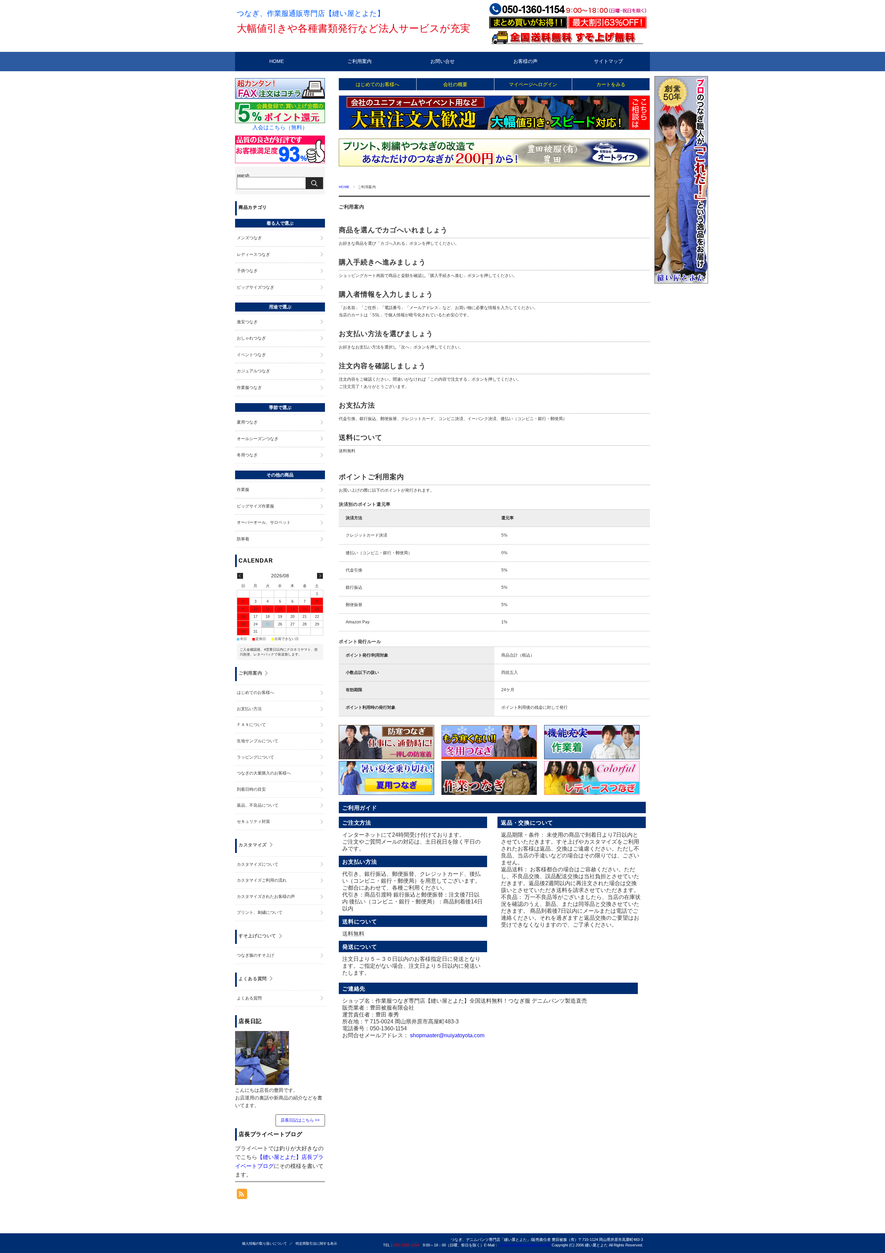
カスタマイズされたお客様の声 (266, 896)
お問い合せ (442, 61)
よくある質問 (253, 978)
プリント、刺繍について (259, 912)
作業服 (243, 489)
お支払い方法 (249, 708)
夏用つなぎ (247, 422)
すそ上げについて (257, 935)
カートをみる (610, 84)
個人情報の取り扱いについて (264, 1243)
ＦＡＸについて (251, 724)
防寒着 (243, 539)
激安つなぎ (247, 321)
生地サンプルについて (257, 741)
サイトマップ (608, 61)
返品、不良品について (257, 805)
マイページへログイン (533, 84)
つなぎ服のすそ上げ (255, 955)
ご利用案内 (359, 61)
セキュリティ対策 (253, 821)
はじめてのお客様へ (377, 84)
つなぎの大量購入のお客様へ (264, 773)
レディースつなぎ (253, 254)
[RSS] (242, 1195)
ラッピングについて (255, 757)
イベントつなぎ (251, 354)
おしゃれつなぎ (251, 338)
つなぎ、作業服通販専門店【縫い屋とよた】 (310, 13)
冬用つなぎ (247, 455)
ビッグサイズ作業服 (255, 506)
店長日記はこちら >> (300, 1120)
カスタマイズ (253, 844)
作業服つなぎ (249, 387)
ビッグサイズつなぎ (255, 287)
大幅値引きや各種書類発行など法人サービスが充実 (353, 28)
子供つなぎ (247, 270)
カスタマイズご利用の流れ (262, 880)
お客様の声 (525, 61)
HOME (276, 61)
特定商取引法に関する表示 (316, 1243)
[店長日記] (262, 1081)
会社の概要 (455, 84)
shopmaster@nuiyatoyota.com (447, 1035)
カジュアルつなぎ (253, 371)
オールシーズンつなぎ (257, 438)
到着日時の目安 (251, 789)
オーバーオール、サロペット (264, 522)
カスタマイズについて (257, 864)
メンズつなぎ (249, 237)
